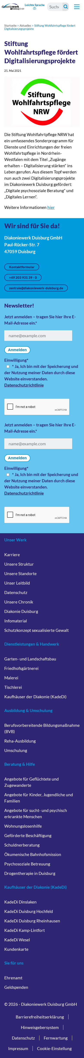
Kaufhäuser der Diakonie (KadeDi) (35, 696)
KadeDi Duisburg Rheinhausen (32, 920)
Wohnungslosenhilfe (23, 826)
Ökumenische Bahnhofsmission (32, 854)
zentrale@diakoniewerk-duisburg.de (36, 288)
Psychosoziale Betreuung (27, 863)
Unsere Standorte (20, 573)
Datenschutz (15, 592)
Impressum (18, 1048)
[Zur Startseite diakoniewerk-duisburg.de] (13, 6)
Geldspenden (16, 987)
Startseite (10, 25)
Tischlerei (13, 687)
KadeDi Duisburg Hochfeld (28, 911)
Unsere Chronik (18, 601)
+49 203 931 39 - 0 (23, 277)
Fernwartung (56, 1037)
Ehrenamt (13, 977)
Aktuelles (25, 25)
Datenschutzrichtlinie (24, 385)
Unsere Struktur (19, 564)
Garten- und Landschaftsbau (30, 658)
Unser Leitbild (17, 582)
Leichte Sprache (35, 5)
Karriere (12, 554)
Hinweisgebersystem (40, 1027)
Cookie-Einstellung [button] (54, 1048)
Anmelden (17, 350)
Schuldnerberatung (22, 844)
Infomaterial (15, 620)
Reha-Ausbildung (20, 740)
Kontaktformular (21, 267)
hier (51, 207)
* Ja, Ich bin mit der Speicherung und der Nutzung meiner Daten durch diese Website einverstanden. (41, 372)
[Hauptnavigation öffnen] (77, 6)
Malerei (11, 677)
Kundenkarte (16, 949)
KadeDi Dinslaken (20, 901)
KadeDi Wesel (17, 939)
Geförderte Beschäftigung (27, 835)
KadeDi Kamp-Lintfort (24, 930)
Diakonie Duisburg (21, 611)
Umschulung (15, 750)
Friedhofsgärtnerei (21, 668)
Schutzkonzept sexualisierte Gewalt (36, 630)
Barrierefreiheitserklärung (40, 1016)
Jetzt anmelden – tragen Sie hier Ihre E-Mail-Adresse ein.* (40, 319)
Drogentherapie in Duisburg (29, 873)
